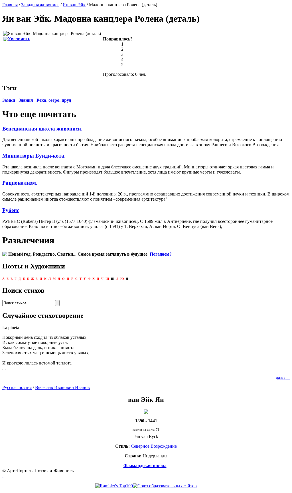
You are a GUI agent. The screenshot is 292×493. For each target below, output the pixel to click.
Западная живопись (40, 4)
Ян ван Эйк (74, 4)
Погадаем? (161, 254)
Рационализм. (19, 183)
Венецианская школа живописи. (42, 129)
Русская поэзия (17, 387)
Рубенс (10, 210)
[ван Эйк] (146, 410)
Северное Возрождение (154, 446)
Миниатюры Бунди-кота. (34, 156)
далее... (283, 377)
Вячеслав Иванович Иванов (62, 387)
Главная (10, 4)
